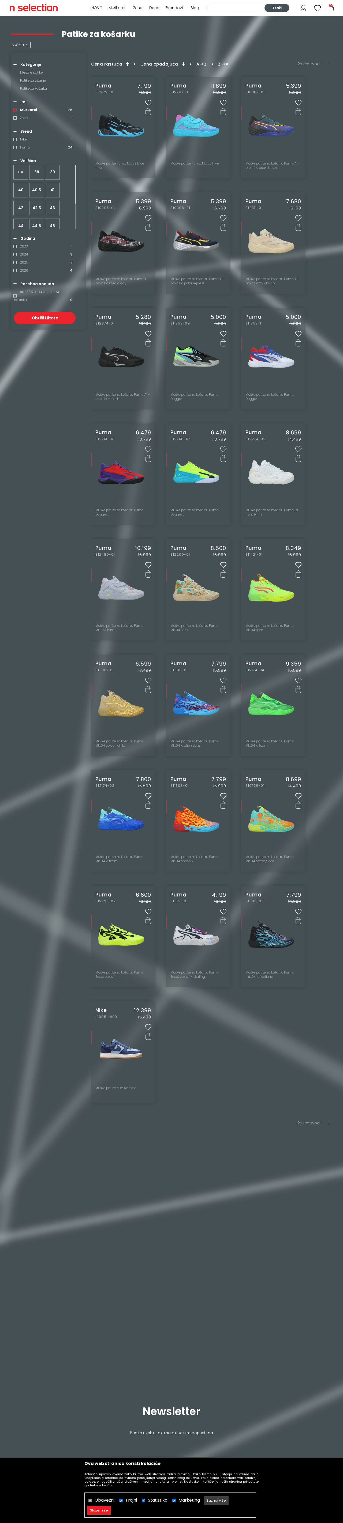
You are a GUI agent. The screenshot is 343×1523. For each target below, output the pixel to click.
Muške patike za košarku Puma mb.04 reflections (269, 974)
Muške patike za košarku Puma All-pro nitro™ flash (122, 396)
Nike (23, 139)
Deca (154, 7)
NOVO (97, 7)
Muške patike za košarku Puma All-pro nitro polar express (197, 281)
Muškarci (117, 7)
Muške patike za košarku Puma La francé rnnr (271, 512)
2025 (24, 262)
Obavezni (104, 1500)
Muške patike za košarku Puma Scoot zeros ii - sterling (194, 974)
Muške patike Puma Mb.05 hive (194, 163)
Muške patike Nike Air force (115, 1088)
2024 (24, 254)
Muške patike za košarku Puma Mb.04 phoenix (194, 859)
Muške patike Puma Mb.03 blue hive (119, 165)
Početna (20, 45)
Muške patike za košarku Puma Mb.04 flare (194, 628)
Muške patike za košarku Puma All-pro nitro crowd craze (272, 165)
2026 (24, 270)
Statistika (157, 1500)
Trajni (131, 1500)
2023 (24, 246)
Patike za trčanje (33, 80)
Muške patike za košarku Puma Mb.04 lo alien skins (194, 743)
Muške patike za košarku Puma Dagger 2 (119, 512)
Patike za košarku (33, 88)
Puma (25, 147)
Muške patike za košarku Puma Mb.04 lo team (269, 743)
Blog (195, 7)
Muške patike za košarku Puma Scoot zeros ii (119, 974)
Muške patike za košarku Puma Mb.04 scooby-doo (269, 859)
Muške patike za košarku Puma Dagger (194, 396)
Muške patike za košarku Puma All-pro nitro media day (122, 281)
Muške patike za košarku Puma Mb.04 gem (269, 628)
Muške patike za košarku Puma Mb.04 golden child (119, 743)
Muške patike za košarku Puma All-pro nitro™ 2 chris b (272, 281)
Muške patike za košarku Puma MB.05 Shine (119, 628)
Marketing (189, 1500)
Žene (137, 7)
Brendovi (174, 7)
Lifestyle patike (31, 72)
